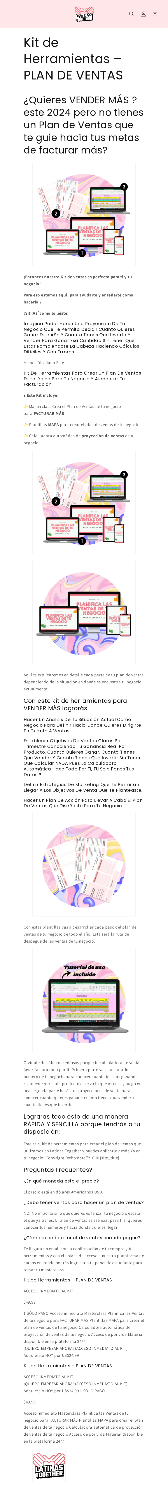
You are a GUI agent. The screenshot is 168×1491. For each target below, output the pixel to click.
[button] (11, 14)
